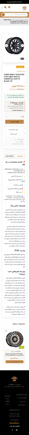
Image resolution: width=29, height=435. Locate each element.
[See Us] (12, 430)
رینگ (13, 20)
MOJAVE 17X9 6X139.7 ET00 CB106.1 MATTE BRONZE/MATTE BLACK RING (14, 354)
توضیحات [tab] (20, 156)
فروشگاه (8, 401)
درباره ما (7, 398)
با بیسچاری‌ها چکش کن (17, 110)
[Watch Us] (16, 430)
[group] (14, 45)
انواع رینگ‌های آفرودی (21, 394)
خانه (27, 20)
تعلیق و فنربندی (23, 398)
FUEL (17, 142)
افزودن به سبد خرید (14, 122)
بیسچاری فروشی (20, 20)
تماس (7, 403)
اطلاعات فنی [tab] (9, 156)
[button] (14, 361)
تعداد (22, 117)
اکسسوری (22, 402)
